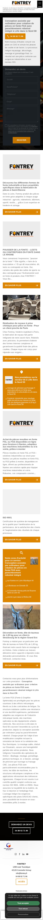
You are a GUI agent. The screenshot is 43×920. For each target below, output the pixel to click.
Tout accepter (23, 903)
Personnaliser (23, 914)
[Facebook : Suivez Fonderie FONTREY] (19, 854)
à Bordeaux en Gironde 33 (17, 586)
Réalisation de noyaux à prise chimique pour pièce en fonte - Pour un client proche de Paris (21, 325)
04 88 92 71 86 (21, 831)
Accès (21, 882)
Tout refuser (23, 909)
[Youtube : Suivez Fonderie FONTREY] (27, 854)
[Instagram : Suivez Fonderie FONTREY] (15, 854)
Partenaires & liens (21, 891)
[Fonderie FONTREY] (21, 3)
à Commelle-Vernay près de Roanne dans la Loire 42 (21, 592)
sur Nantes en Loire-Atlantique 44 (20, 580)
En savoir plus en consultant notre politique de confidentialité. (22, 131)
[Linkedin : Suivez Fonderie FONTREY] (23, 854)
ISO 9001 (7, 517)
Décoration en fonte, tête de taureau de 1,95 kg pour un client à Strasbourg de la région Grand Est (21, 635)
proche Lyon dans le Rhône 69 (19, 597)
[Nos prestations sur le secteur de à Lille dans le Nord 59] (9, 380)
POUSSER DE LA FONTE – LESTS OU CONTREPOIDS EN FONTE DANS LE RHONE (21, 252)
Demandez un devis (21, 824)
